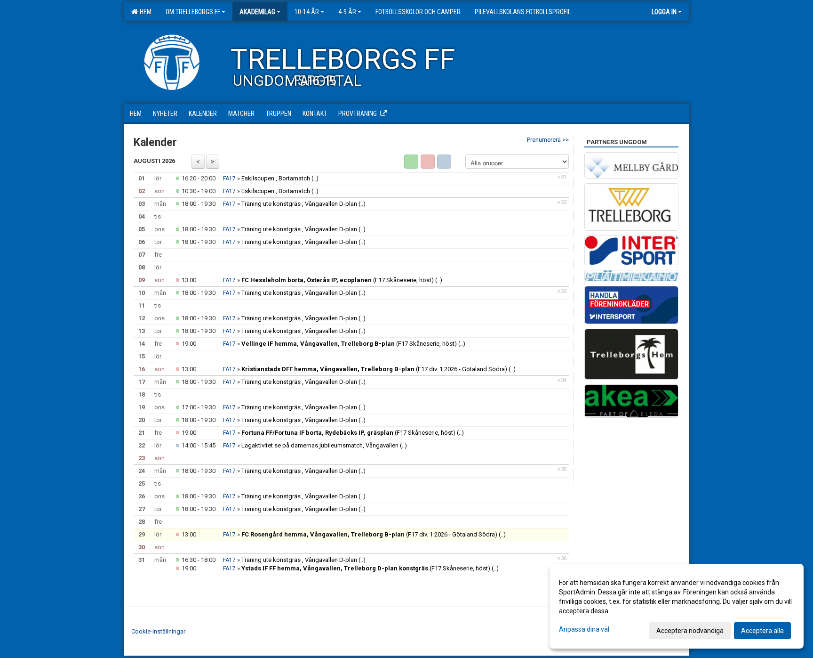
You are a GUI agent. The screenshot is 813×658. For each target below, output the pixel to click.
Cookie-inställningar (158, 631)
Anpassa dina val (584, 629)
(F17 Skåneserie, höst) (337, 280)
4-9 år (347, 12)
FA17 (229, 178)
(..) (315, 178)
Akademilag (257, 12)
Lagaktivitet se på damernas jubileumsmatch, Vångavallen (320, 445)
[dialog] (677, 606)
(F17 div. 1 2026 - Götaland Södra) (374, 369)
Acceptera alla (762, 630)
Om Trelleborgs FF (193, 12)
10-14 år (307, 12)
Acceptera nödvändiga (690, 630)
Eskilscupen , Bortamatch (275, 178)
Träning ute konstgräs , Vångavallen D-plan (300, 203)
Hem (144, 12)
